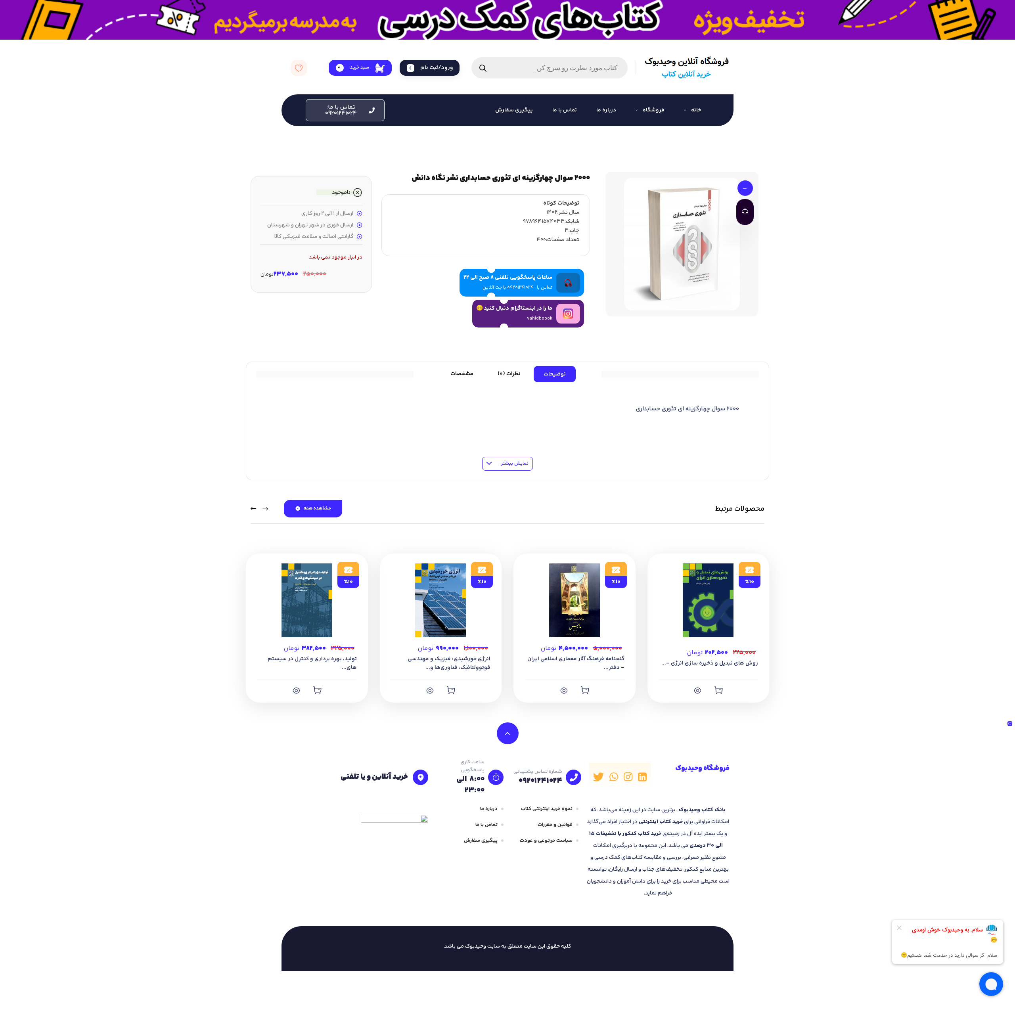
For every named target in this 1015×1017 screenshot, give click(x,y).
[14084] (584, 690)
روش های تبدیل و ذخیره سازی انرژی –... (709, 663)
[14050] (317, 690)
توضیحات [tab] (555, 374)
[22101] (718, 690)
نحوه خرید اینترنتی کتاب (547, 809)
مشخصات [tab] (461, 374)
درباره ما (489, 809)
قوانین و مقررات (555, 825)
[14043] (450, 690)
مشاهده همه (317, 508)
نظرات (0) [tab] (509, 374)
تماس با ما (486, 825)
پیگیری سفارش (481, 841)
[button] (345, 110)
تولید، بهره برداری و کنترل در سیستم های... (312, 663)
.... (745, 188)
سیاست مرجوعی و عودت (546, 841)
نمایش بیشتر (514, 463)
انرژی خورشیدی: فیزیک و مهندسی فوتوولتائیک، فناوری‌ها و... (449, 663)
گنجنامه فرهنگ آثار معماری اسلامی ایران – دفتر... (575, 663)
